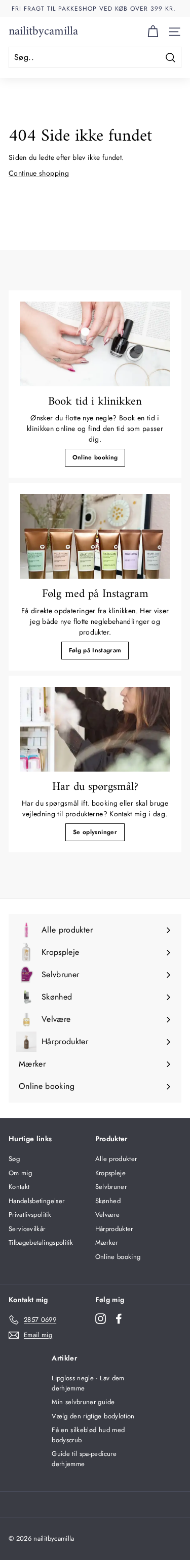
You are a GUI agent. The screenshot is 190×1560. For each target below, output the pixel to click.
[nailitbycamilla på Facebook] (118, 1318)
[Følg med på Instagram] (95, 536)
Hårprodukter (114, 1229)
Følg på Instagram (95, 650)
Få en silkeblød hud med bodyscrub (88, 1435)
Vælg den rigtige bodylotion (93, 1416)
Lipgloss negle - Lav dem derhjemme (88, 1383)
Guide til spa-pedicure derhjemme (84, 1459)
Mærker (106, 1242)
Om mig (20, 1173)
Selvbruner (111, 1186)
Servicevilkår (27, 1229)
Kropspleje (110, 1173)
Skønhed (108, 1201)
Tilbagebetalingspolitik (41, 1242)
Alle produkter (116, 1159)
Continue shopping (39, 173)
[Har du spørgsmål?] (95, 729)
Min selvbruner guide (83, 1402)
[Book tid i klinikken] (95, 344)
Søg (14, 1159)
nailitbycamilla (43, 31)
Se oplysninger (95, 832)
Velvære (107, 1214)
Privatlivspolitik (30, 1214)
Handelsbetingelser (36, 1201)
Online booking (95, 457)
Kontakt (19, 1186)
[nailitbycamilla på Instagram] (100, 1318)
